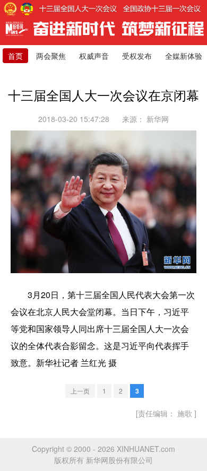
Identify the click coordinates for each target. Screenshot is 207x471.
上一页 (80, 390)
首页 (15, 55)
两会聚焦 (51, 55)
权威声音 (94, 55)
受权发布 (137, 55)
